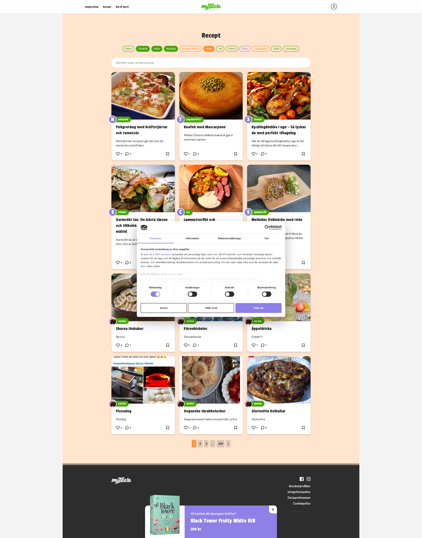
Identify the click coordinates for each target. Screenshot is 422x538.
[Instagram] (309, 479)
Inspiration (92, 7)
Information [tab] (192, 238)
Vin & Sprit (122, 7)
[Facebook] (302, 479)
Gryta (209, 48)
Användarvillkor (300, 486)
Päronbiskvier (195, 328)
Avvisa (163, 308)
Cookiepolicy (302, 503)
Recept (107, 7)
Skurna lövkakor (129, 328)
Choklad (142, 48)
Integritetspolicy (299, 492)
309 (220, 444)
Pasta (245, 48)
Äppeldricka (261, 328)
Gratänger (291, 48)
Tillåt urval (211, 308)
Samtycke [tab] (155, 238)
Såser (157, 48)
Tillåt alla (258, 308)
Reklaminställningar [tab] (229, 238)
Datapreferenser (299, 497)
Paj (220, 48)
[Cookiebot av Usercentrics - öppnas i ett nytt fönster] (267, 227)
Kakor (128, 48)
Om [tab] (267, 238)
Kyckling (171, 48)
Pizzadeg (123, 411)
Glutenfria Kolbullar (269, 411)
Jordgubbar (261, 48)
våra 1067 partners (160, 254)
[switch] (192, 294)
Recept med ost (190, 48)
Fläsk (276, 48)
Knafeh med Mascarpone (205, 126)
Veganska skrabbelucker (205, 411)
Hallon (231, 48)
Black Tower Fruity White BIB (223, 521)
